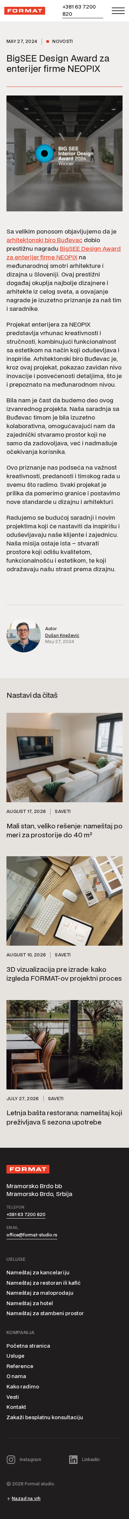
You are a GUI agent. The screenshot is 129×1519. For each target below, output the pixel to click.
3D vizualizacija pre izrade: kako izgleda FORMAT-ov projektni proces (64, 974)
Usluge (15, 1355)
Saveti (63, 811)
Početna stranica (28, 1345)
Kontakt (16, 1406)
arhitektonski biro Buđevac (44, 240)
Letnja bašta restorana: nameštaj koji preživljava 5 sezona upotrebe (64, 1117)
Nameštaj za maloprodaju (39, 1292)
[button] (118, 10)
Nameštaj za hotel (29, 1303)
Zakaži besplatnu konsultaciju (44, 1417)
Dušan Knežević (62, 635)
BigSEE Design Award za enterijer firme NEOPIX (63, 252)
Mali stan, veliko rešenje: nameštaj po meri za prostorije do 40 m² (64, 830)
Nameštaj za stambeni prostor (45, 1313)
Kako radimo (22, 1386)
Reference (19, 1366)
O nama (16, 1376)
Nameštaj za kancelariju (38, 1272)
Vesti (12, 1396)
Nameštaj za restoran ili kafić (43, 1282)
